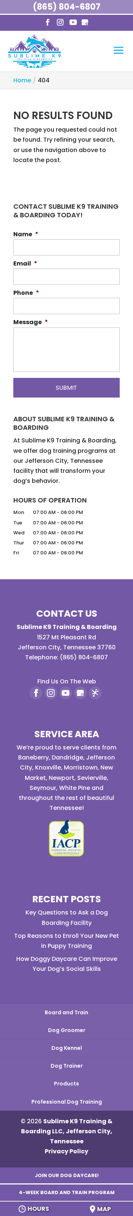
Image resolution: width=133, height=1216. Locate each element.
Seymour (43, 788)
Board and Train (66, 1012)
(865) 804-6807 (66, 7)
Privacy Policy (66, 1151)
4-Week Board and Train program (67, 1192)
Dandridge (67, 757)
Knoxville (48, 767)
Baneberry (33, 757)
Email (25, 264)
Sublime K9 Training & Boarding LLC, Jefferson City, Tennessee (67, 1131)
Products (66, 1083)
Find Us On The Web (66, 681)
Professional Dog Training (66, 1101)
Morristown (81, 767)
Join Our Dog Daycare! (67, 1175)
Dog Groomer (66, 1030)
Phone (26, 293)
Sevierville (92, 778)
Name (25, 234)
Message (30, 322)
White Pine (74, 788)
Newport (61, 778)
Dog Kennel (66, 1048)
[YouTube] (73, 22)
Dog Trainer (67, 1066)
